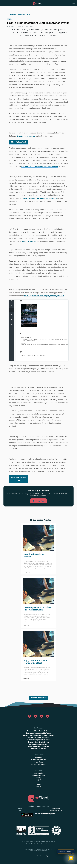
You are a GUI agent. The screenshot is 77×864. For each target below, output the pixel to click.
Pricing (38, 777)
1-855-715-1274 (56, 808)
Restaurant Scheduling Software (38, 731)
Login (39, 784)
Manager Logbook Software (38, 744)
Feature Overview (38, 775)
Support (38, 780)
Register (38, 786)
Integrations (38, 762)
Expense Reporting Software (38, 742)
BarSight (13, 14)
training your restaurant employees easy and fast (44, 296)
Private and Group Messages (38, 737)
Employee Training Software (38, 746)
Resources (21, 14)
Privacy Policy (44, 856)
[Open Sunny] (71, 858)
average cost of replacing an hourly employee (39, 166)
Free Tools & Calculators (38, 764)
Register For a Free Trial (18, 478)
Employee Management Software (38, 733)
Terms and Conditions (34, 856)
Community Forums (38, 760)
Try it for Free (38, 501)
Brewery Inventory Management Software (38, 735)
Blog (28, 14)
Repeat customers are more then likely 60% (39, 198)
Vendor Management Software (38, 740)
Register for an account (26, 136)
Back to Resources (38, 698)
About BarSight (38, 773)
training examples (29, 241)
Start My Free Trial (18, 142)
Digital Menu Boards (38, 749)
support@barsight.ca (56, 810)
